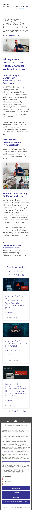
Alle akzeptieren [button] (16, 488)
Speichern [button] (16, 492)
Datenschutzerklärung (7, 451)
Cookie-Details (5, 507)
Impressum (27, 507)
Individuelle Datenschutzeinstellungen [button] (16, 501)
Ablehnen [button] (16, 497)
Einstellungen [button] (13, 455)
